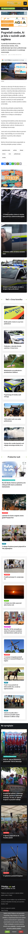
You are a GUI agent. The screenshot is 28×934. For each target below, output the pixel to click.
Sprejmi (7, 931)
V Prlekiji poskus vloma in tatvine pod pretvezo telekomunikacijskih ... (13, 216)
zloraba (4, 157)
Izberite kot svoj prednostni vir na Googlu (14, 60)
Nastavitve (14, 931)
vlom (10, 153)
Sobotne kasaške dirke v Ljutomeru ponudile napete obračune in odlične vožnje (12, 714)
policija (15, 150)
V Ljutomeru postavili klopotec (13, 876)
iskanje (21, 150)
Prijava (24, 8)
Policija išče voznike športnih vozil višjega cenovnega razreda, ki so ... (14, 445)
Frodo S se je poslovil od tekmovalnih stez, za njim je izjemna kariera (12, 686)
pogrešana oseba (6, 150)
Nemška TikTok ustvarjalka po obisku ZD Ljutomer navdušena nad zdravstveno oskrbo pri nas (13, 631)
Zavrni (21, 931)
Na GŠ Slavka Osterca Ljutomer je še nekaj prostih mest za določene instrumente (14, 485)
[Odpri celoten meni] (25, 3)
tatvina (3, 153)
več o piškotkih (11, 926)
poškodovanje (17, 153)
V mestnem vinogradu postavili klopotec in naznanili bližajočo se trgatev (13, 659)
